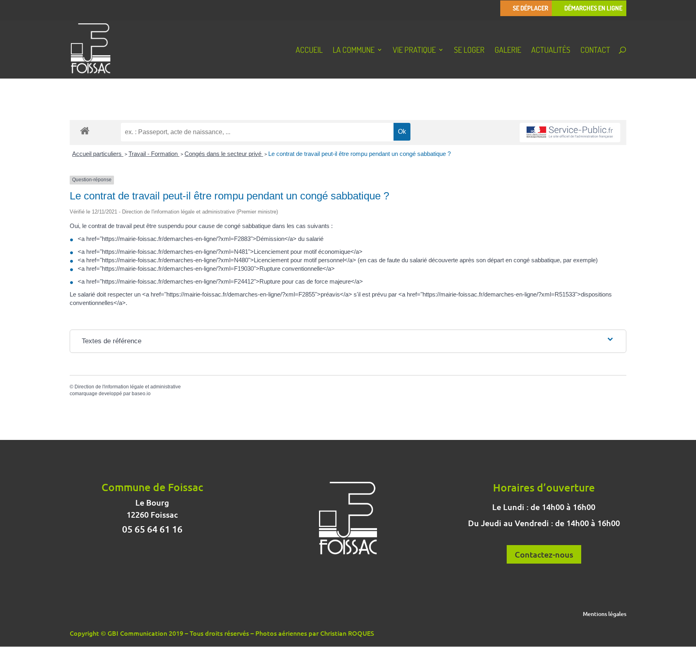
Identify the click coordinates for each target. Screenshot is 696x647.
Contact (595, 51)
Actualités (550, 51)
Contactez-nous (544, 554)
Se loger (469, 51)
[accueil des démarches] (85, 130)
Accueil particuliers (97, 153)
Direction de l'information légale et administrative (128, 387)
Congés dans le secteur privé (223, 153)
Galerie (508, 51)
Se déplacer (530, 8)
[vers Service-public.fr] (570, 133)
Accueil (309, 51)
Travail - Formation (153, 153)
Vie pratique (414, 51)
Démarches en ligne (593, 8)
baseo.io (141, 393)
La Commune (354, 51)
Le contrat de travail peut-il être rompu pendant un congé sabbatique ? (359, 153)
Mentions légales (604, 614)
